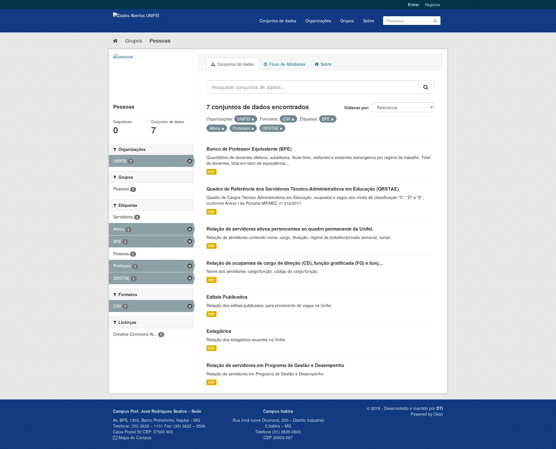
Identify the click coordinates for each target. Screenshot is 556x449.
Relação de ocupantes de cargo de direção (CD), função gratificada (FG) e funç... (294, 263)
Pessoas (160, 40)
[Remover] (253, 119)
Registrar (432, 4)
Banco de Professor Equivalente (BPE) (249, 148)
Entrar (413, 4)
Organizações (318, 20)
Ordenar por (356, 107)
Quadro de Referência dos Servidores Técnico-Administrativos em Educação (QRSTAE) (302, 188)
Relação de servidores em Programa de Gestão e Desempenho (275, 365)
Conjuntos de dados (277, 20)
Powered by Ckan (427, 414)
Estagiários (218, 331)
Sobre (368, 20)
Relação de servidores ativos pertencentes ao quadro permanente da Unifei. (289, 228)
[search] (426, 87)
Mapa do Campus (135, 437)
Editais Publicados (227, 296)
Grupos (347, 20)
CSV (211, 171)
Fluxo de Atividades (286, 64)
